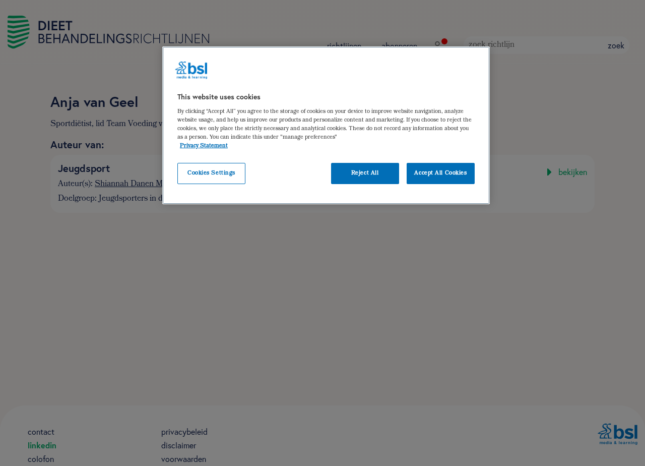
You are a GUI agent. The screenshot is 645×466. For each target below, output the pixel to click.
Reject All (365, 173)
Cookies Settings (211, 173)
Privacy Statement (204, 146)
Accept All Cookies (440, 173)
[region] (326, 125)
